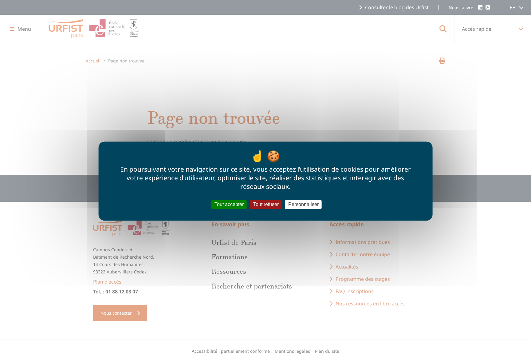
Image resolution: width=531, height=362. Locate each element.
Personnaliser (303, 204)
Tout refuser (266, 204)
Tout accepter (229, 204)
